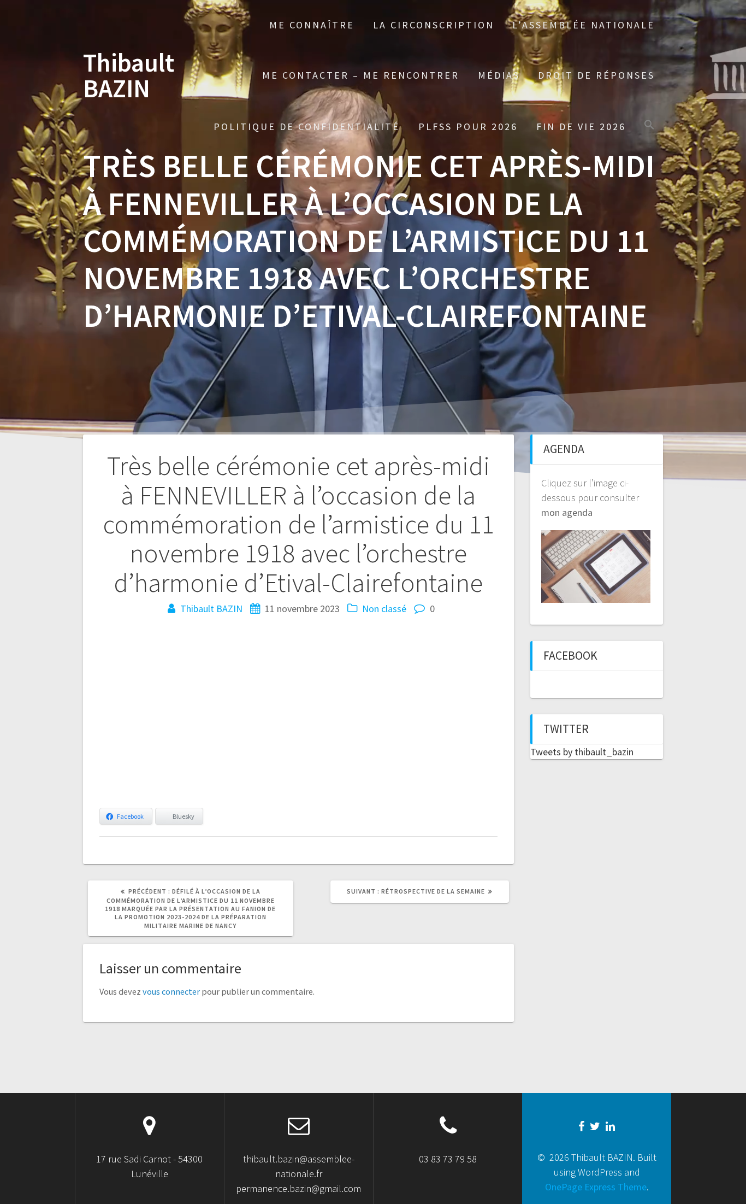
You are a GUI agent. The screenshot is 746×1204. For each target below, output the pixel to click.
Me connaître (311, 25)
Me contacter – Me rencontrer (360, 75)
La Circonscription (433, 25)
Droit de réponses (596, 75)
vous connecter (171, 991)
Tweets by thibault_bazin (581, 751)
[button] (649, 126)
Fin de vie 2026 (581, 126)
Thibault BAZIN (128, 76)
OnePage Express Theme (596, 1186)
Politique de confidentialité (307, 126)
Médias (499, 75)
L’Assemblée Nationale (583, 25)
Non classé (384, 608)
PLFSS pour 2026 (468, 126)
